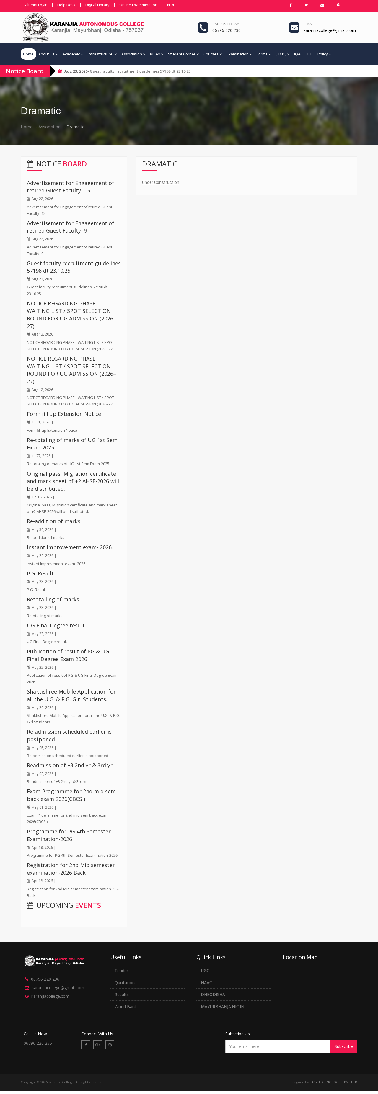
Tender (121, 970)
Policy (322, 54)
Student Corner (181, 54)
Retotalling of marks (53, 599)
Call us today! (226, 24)
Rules (155, 54)
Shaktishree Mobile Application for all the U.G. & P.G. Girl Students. (71, 695)
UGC (205, 970)
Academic (71, 54)
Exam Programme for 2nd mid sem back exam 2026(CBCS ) (71, 795)
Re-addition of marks (53, 521)
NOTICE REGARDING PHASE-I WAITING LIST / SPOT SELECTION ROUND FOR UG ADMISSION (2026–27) (71, 315)
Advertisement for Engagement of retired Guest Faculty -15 (70, 186)
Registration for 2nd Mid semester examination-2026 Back (71, 868)
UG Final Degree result (56, 625)
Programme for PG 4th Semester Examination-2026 (69, 835)
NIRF (171, 4)
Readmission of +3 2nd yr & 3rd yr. (70, 765)
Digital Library (97, 4)
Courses (211, 54)
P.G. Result (40, 573)
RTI (310, 54)
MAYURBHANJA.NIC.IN (222, 1006)
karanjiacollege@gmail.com (58, 987)
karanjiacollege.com (50, 996)
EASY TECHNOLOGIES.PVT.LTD (333, 1082)
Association (131, 54)
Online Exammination (138, 4)
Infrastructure (100, 54)
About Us (46, 54)
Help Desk (66, 4)
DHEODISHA (213, 994)
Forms (262, 54)
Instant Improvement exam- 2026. (70, 547)
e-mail (309, 24)
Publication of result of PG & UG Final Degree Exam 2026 (68, 655)
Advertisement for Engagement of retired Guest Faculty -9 (70, 227)
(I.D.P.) (281, 54)
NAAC (206, 982)
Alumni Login (36, 4)
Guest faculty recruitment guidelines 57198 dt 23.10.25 (140, 71)
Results (122, 994)
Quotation (125, 982)
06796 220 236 (45, 979)
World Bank (126, 1006)
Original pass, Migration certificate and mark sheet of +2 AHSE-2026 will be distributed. (73, 481)
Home (28, 54)
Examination (238, 54)
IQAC (298, 54)
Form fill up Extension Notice (64, 413)
